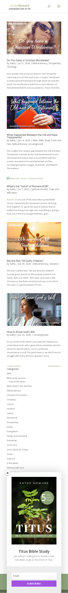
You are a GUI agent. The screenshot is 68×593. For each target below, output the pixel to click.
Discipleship (55, 63)
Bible (35, 140)
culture (10, 413)
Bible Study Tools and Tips (19, 386)
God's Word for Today (17, 449)
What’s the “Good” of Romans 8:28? (27, 186)
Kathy (13, 63)
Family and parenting (17, 436)
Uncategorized (35, 143)
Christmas (11, 399)
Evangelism (12, 431)
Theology (11, 66)
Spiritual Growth (39, 189)
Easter (10, 426)
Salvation (54, 263)
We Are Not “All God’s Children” (25, 261)
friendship (12, 440)
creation (11, 408)
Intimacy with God (15, 467)
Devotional (12, 417)
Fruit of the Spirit (17, 381)
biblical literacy (40, 63)
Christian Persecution (17, 395)
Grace (10, 454)
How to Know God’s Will (21, 332)
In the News (12, 463)
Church (10, 404)
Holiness (11, 458)
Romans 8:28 (13, 199)
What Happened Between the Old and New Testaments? (32, 136)
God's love (12, 445)
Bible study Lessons (16, 378)
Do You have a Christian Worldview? (28, 60)
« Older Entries (14, 366)
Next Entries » (54, 366)
